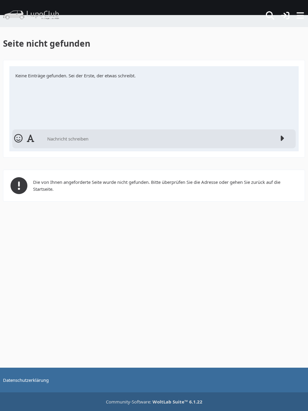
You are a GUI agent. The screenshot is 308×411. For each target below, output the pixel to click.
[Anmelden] (285, 15)
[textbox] (160, 138)
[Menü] (300, 16)
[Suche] (270, 16)
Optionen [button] (283, 73)
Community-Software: (154, 402)
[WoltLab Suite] (34, 15)
